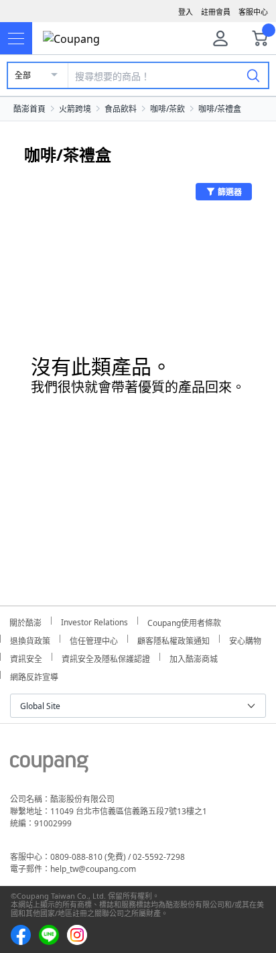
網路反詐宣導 (34, 675)
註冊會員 (215, 12)
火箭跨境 (75, 109)
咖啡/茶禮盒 (219, 109)
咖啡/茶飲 (167, 109)
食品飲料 (121, 109)
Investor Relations (94, 621)
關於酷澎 (25, 621)
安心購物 (245, 639)
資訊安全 (26, 657)
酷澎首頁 (29, 109)
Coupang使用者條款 (184, 621)
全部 (23, 75)
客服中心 (253, 12)
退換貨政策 (30, 639)
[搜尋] (253, 75)
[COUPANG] (49, 766)
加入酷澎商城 (193, 657)
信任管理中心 (94, 639)
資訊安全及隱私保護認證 (106, 657)
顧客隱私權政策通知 (173, 639)
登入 (185, 12)
